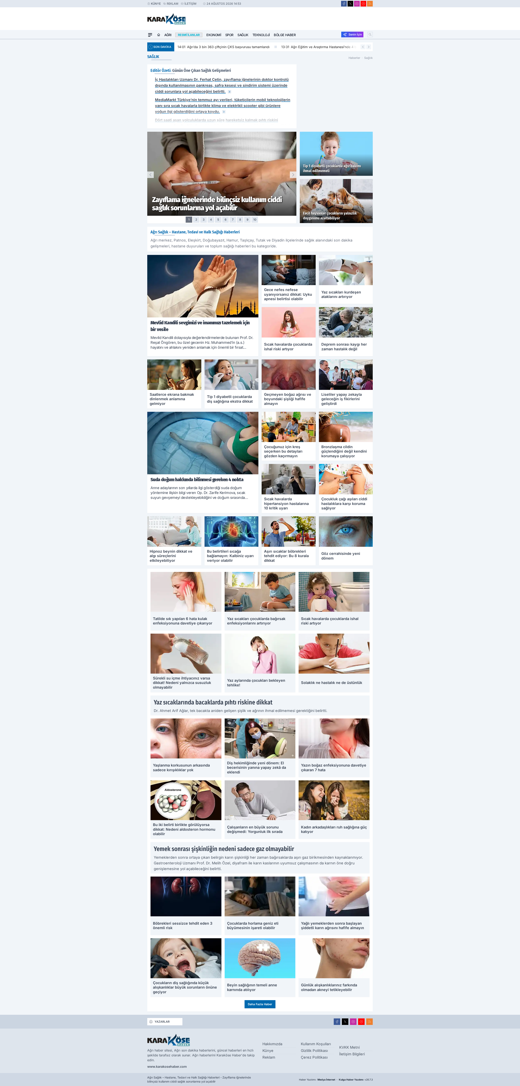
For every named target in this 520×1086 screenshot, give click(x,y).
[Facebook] (344, 3)
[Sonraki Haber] (368, 46)
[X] (350, 3)
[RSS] (370, 3)
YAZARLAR (162, 1021)
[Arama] (370, 34)
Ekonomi (213, 35)
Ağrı (167, 35)
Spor (229, 35)
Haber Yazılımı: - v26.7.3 (336, 1079)
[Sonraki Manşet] (293, 174)
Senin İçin (355, 34)
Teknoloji (261, 35)
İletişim (190, 3)
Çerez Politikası (314, 1057)
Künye (156, 3)
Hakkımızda (272, 1044)
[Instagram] (357, 3)
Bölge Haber (285, 35)
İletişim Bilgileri (352, 1054)
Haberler (354, 57)
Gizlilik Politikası (314, 1050)
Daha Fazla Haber (260, 1004)
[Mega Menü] (150, 35)
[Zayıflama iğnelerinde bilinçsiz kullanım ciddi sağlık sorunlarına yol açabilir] (229, 91)
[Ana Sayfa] (158, 35)
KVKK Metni (349, 1047)
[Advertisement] (128, 100)
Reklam (172, 3)
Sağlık (242, 35)
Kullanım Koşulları (316, 1044)
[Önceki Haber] (363, 46)
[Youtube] (363, 3)
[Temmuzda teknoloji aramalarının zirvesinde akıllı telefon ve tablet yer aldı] (223, 111)
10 (254, 219)
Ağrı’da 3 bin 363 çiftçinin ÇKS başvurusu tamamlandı (224, 47)
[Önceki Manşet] (150, 174)
